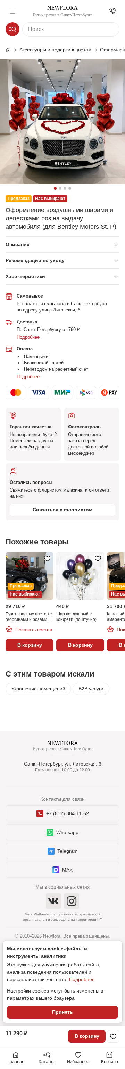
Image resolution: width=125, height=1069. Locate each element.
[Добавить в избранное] (113, 1036)
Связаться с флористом (62, 509)
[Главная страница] (12, 50)
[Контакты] (112, 11)
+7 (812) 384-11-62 (67, 813)
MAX (67, 870)
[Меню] (12, 11)
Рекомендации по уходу (35, 260)
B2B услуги (90, 688)
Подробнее (28, 337)
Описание (18, 244)
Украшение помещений (38, 688)
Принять (62, 1012)
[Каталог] (12, 29)
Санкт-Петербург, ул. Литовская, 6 (62, 764)
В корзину (87, 1036)
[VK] (53, 901)
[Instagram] (71, 901)
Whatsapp (67, 832)
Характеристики (25, 276)
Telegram (67, 851)
